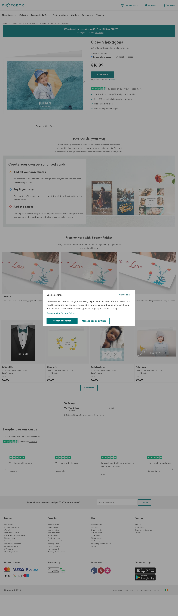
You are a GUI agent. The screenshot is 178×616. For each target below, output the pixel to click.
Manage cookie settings (94, 320)
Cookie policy (53, 313)
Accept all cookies (62, 320)
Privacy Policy (68, 313)
